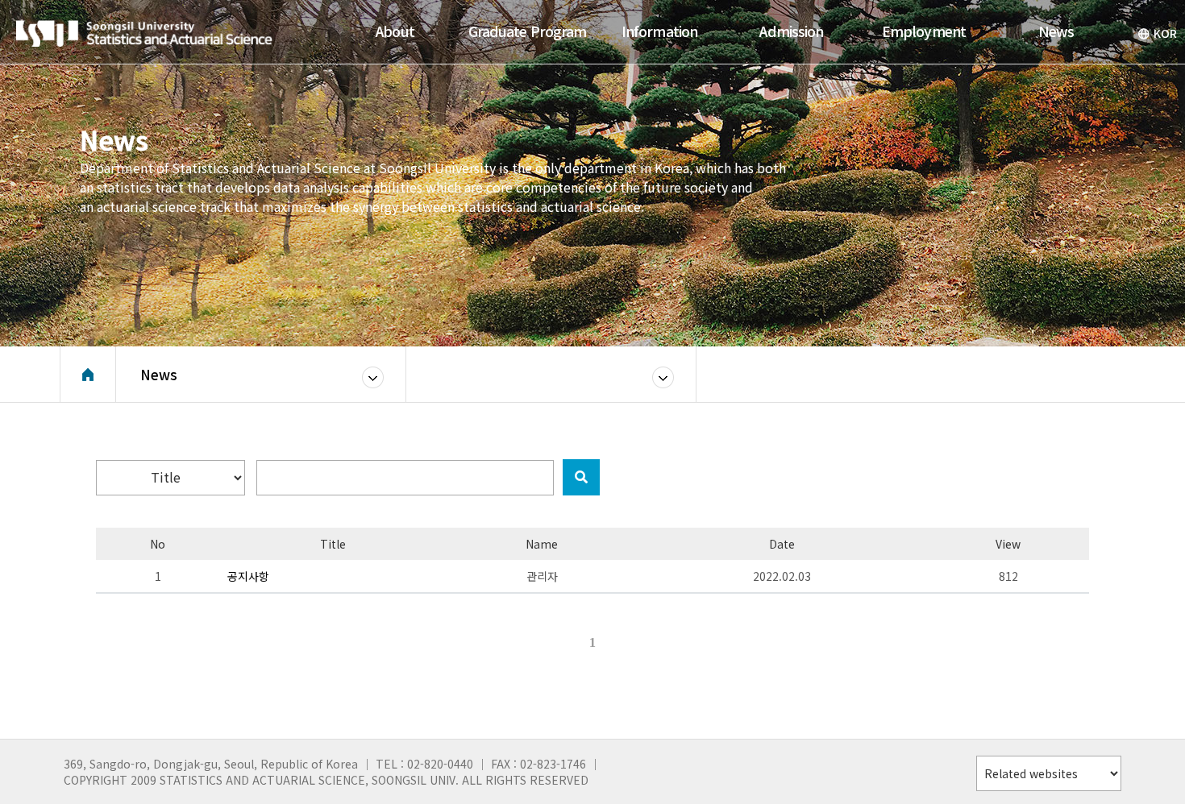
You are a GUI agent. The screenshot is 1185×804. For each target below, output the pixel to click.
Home (88, 374)
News (158, 374)
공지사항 (248, 576)
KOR (1165, 33)
